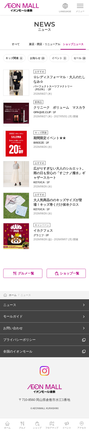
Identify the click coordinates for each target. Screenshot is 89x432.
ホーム (13, 295)
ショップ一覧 (69, 273)
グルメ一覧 (26, 273)
